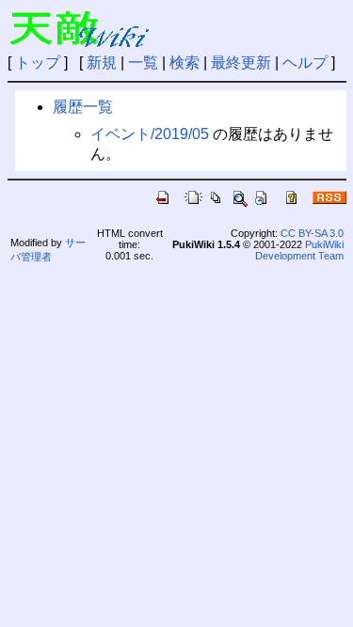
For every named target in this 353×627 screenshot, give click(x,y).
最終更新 (241, 63)
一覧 (143, 63)
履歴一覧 (83, 107)
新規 (102, 63)
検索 (184, 63)
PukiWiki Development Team (299, 250)
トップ (37, 63)
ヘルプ (305, 63)
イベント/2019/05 (149, 134)
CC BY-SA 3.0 (312, 233)
